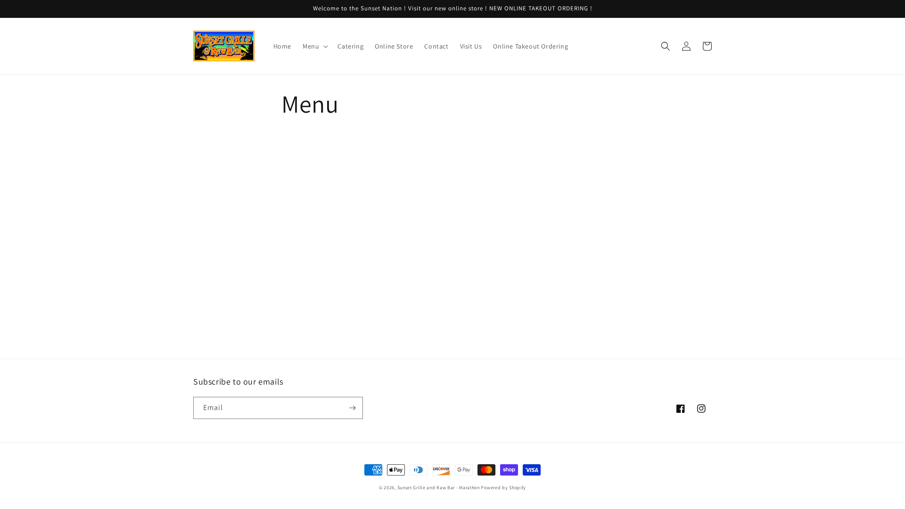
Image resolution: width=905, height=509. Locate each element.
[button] (314, 46)
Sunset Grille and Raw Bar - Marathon (438, 487)
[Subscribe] (352, 408)
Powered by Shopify (503, 487)
